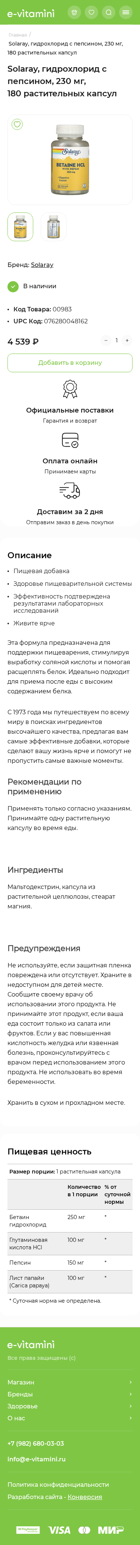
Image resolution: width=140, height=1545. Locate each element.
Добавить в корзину (70, 362)
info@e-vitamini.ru (36, 1459)
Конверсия (85, 1497)
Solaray (42, 264)
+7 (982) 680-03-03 (35, 1443)
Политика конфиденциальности (58, 1484)
